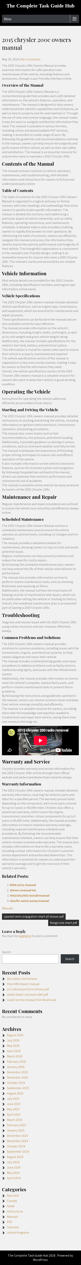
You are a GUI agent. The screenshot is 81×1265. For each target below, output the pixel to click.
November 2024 (17, 1141)
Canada (12, 1201)
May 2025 (13, 1109)
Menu (7, 19)
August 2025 (15, 1093)
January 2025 (16, 1130)
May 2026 (13, 1046)
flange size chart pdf (63, 923)
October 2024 (16, 1146)
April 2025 (14, 1114)
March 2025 (14, 1120)
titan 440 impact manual (23, 984)
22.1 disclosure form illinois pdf (28, 989)
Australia (13, 1195)
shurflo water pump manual (29, 901)
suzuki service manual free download (31, 1000)
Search (6, 952)
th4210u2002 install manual (29, 895)
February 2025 (16, 1125)
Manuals (7, 908)
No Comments (30, 59)
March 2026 (14, 1056)
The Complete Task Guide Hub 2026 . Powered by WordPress (40, 1257)
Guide (11, 1206)
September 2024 (18, 1152)
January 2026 (16, 1067)
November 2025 (17, 1077)
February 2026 (16, 1062)
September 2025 (18, 1088)
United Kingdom (18, 1232)
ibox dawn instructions (22, 979)
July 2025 (13, 1099)
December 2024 (17, 1136)
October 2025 (16, 1083)
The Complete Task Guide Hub (40, 6)
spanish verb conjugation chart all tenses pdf (34, 916)
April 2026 (14, 1051)
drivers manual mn (23, 890)
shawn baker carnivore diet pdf (27, 994)
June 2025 (13, 1104)
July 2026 (13, 1040)
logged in (24, 936)
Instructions (15, 1211)
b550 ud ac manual (23, 885)
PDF (9, 1222)
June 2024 (13, 1167)
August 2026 (15, 1035)
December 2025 (17, 1072)
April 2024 (14, 1178)
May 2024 (13, 1173)
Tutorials (13, 1227)
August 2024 (15, 1157)
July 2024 (13, 1162)
